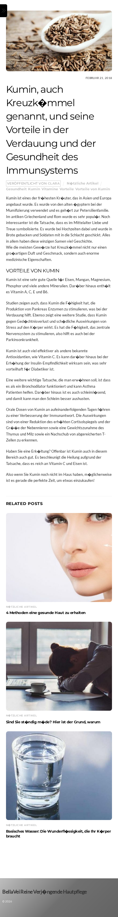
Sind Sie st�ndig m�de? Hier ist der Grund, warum (53, 722)
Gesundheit (16, 189)
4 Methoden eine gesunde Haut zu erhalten (46, 612)
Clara (54, 183)
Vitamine (50, 189)
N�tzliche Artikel (83, 183)
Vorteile (67, 189)
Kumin (34, 189)
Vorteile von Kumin (92, 189)
